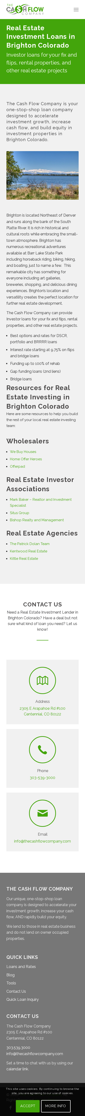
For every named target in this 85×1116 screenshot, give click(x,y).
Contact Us (16, 991)
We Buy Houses (23, 452)
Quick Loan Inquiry (22, 999)
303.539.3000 (18, 1047)
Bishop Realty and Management (37, 520)
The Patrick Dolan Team (30, 544)
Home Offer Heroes (26, 459)
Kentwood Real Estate (28, 551)
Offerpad (17, 466)
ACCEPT (27, 1106)
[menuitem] (76, 9)
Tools (11, 983)
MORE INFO (55, 1106)
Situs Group (19, 513)
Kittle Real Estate (24, 558)
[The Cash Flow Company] (35, 9)
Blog (10, 975)
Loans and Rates (21, 966)
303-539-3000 (42, 777)
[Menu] (76, 9)
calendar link (17, 1069)
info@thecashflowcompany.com (42, 841)
